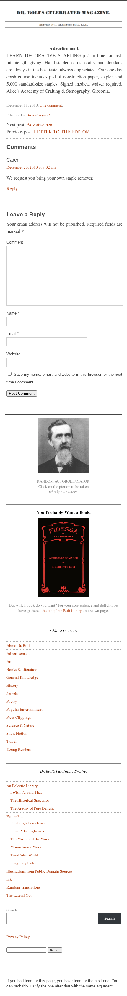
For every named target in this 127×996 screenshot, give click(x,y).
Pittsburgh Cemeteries (27, 823)
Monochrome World (26, 847)
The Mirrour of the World (30, 839)
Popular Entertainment (24, 709)
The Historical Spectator (29, 800)
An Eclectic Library (22, 785)
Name (12, 313)
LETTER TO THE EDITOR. (62, 131)
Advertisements (39, 114)
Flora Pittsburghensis (27, 831)
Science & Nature (20, 725)
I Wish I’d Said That (26, 792)
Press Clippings (18, 717)
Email (12, 333)
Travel (11, 741)
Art (9, 661)
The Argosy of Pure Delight (32, 808)
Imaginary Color (23, 863)
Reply (12, 188)
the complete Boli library (62, 610)
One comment (51, 105)
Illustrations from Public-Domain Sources (39, 871)
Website (13, 354)
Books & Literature (21, 669)
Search (11, 910)
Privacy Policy (18, 936)
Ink (9, 879)
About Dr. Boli (18, 645)
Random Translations (23, 887)
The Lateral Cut (19, 895)
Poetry (11, 701)
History (12, 685)
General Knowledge (22, 677)
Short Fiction (16, 733)
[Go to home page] (63, 23)
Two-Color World (24, 855)
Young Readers (18, 749)
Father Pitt (14, 816)
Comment (16, 242)
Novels (12, 693)
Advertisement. (41, 124)
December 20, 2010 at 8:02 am (31, 167)
